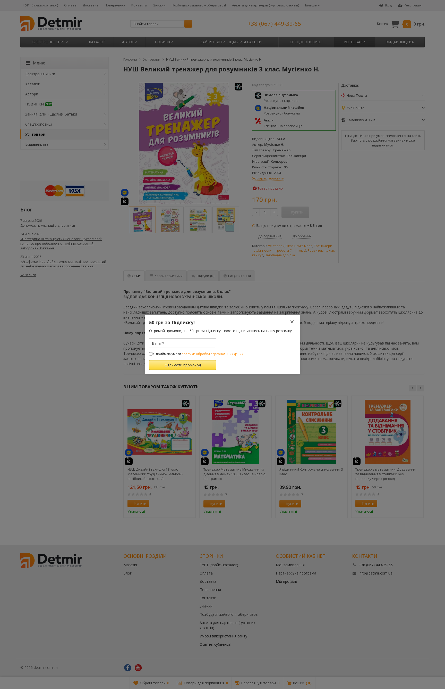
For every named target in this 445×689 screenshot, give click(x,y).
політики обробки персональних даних (212, 354)
